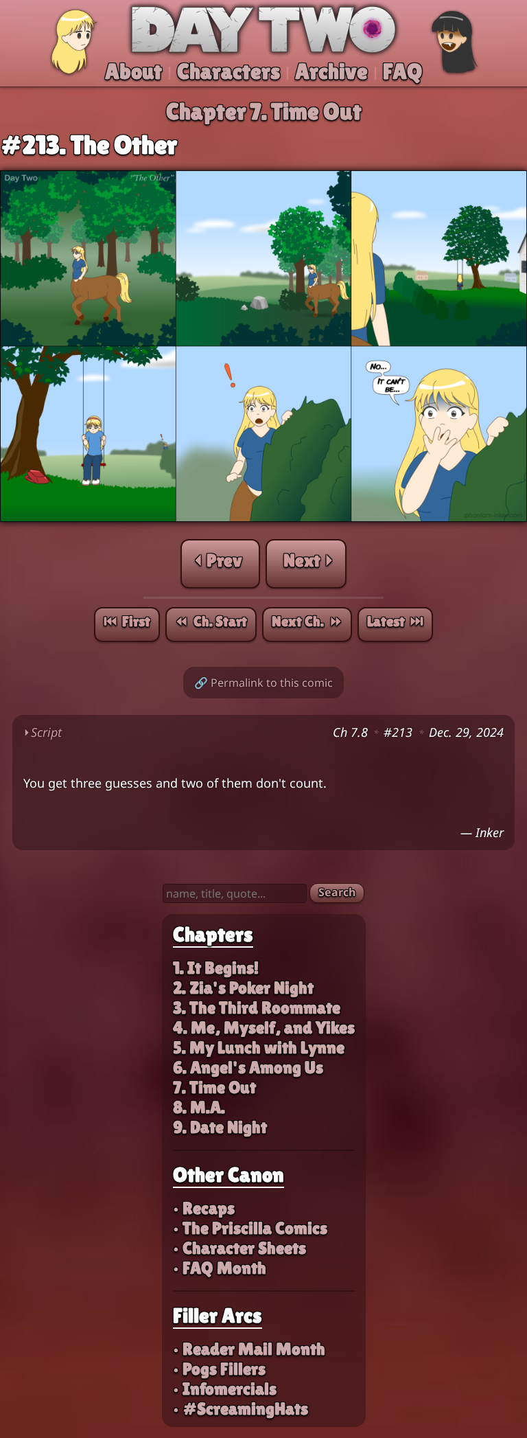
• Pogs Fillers (219, 1369)
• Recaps (204, 1208)
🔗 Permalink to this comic (263, 682)
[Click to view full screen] (263, 517)
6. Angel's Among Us (248, 1067)
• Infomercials (225, 1389)
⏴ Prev (217, 560)
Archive (331, 71)
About (133, 71)
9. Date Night (220, 1127)
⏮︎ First (127, 621)
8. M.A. (199, 1107)
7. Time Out (214, 1087)
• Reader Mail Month (249, 1349)
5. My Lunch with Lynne (258, 1048)
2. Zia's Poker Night (243, 988)
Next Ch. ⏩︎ (307, 621)
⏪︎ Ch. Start (211, 621)
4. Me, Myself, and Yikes (264, 1028)
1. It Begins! (216, 968)
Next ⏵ (308, 560)
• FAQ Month (219, 1268)
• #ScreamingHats (240, 1409)
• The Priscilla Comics (250, 1228)
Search (336, 892)
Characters (228, 71)
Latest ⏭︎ (395, 621)
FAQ (403, 71)
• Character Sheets (239, 1248)
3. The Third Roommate (256, 1008)
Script (42, 732)
